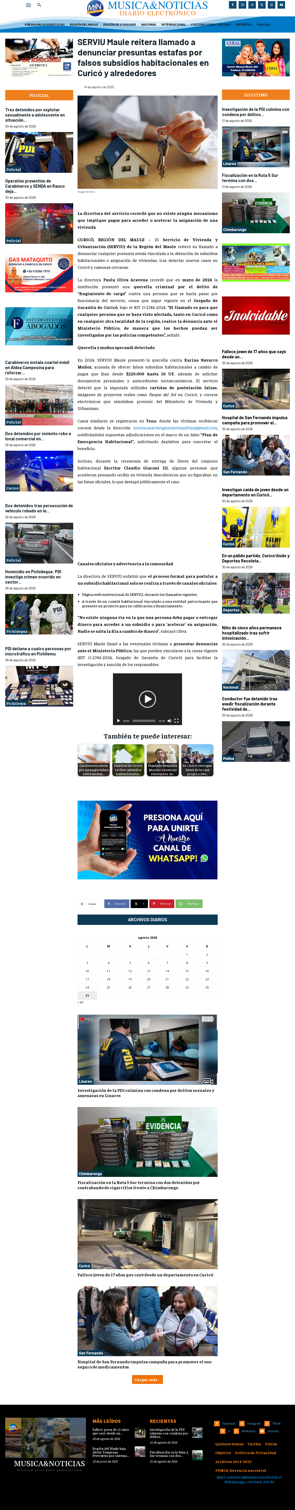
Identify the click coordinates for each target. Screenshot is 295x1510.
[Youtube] (281, 5)
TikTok (276, 1423)
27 (148, 987)
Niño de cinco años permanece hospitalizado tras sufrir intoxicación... (252, 564)
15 (187, 971)
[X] (262, 5)
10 (87, 971)
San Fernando (91, 1353)
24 (87, 987)
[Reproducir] (118, 721)
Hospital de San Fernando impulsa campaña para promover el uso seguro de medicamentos (144, 1364)
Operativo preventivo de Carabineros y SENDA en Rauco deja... (35, 151)
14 (167, 971)
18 (108, 979)
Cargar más (146, 1379)
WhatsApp (248, 1431)
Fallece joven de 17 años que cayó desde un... (110, 1432)
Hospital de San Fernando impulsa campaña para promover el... (254, 351)
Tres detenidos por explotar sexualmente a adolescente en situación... (35, 80)
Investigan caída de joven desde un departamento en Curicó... (255, 423)
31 (87, 996)
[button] (39, 5)
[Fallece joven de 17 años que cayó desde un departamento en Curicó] (148, 1234)
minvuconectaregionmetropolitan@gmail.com (175, 427)
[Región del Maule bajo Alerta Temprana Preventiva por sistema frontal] (140, 1451)
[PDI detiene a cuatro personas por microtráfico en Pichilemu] (39, 617)
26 (130, 987)
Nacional (230, 618)
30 (207, 987)
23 (207, 979)
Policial (13, 134)
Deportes (231, 540)
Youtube (273, 1431)
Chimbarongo (90, 1173)
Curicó (12, 418)
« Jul (80, 1002)
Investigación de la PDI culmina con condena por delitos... (255, 77)
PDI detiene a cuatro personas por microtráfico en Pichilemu (38, 582)
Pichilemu (16, 633)
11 (108, 971)
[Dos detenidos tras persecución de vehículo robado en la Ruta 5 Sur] (39, 473)
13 (148, 971)
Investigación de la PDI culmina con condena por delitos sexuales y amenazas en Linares (146, 1092)
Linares (85, 1081)
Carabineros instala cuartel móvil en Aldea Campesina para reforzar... (37, 298)
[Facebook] (232, 5)
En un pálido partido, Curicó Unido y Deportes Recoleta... (256, 489)
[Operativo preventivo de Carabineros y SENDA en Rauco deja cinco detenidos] (39, 188)
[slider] (144, 721)
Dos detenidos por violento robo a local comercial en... (38, 366)
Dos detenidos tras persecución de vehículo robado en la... (39, 438)
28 (167, 987)
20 (148, 979)
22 (187, 979)
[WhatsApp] (271, 5)
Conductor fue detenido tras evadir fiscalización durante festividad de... (250, 635)
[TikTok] (252, 5)
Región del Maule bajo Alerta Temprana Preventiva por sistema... (110, 1452)
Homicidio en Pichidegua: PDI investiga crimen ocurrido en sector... (33, 507)
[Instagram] (242, 5)
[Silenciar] (169, 721)
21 (167, 979)
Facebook (228, 1423)
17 (87, 979)
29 (187, 987)
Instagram (253, 1423)
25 (108, 987)
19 (130, 979)
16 (207, 971)
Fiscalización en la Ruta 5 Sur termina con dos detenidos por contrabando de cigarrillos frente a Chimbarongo (139, 1184)
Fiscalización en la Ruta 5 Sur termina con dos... (250, 143)
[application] (147, 699)
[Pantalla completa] (176, 721)
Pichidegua (16, 561)
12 (130, 971)
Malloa (228, 689)
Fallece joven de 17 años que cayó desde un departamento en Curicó (145, 1274)
